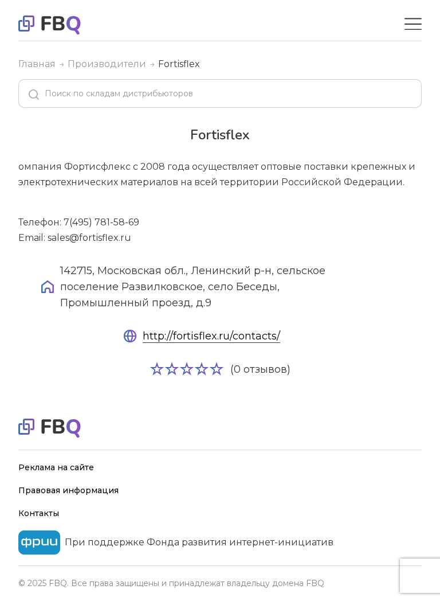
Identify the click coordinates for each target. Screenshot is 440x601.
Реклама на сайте (56, 467)
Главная (37, 63)
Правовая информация (68, 490)
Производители (107, 63)
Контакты (38, 513)
